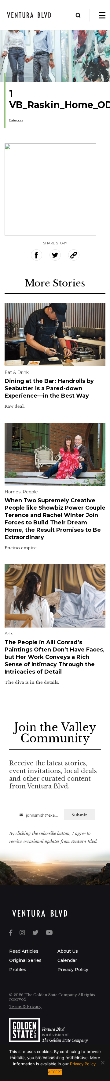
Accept (55, 1072)
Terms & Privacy (25, 1006)
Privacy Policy (72, 969)
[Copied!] (73, 255)
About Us (67, 951)
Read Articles (23, 951)
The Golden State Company (65, 1040)
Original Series (25, 960)
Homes (12, 492)
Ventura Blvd (53, 1029)
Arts (9, 633)
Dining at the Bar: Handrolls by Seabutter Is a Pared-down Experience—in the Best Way (49, 388)
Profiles (17, 969)
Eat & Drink (17, 372)
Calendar (67, 960)
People (30, 492)
